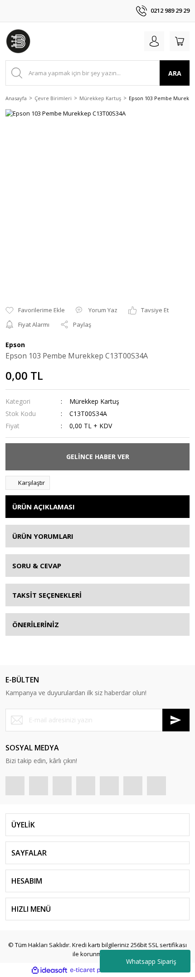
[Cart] (180, 41)
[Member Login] (154, 41)
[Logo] (18, 41)
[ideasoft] (49, 970)
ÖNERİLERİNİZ (35, 624)
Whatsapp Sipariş (151, 961)
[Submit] (176, 720)
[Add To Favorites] (35, 310)
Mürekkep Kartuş (94, 401)
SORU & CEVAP (36, 565)
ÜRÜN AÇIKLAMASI (43, 506)
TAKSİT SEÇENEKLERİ (47, 595)
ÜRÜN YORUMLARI (42, 536)
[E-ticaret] (96, 970)
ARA (174, 73)
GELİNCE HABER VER (97, 456)
